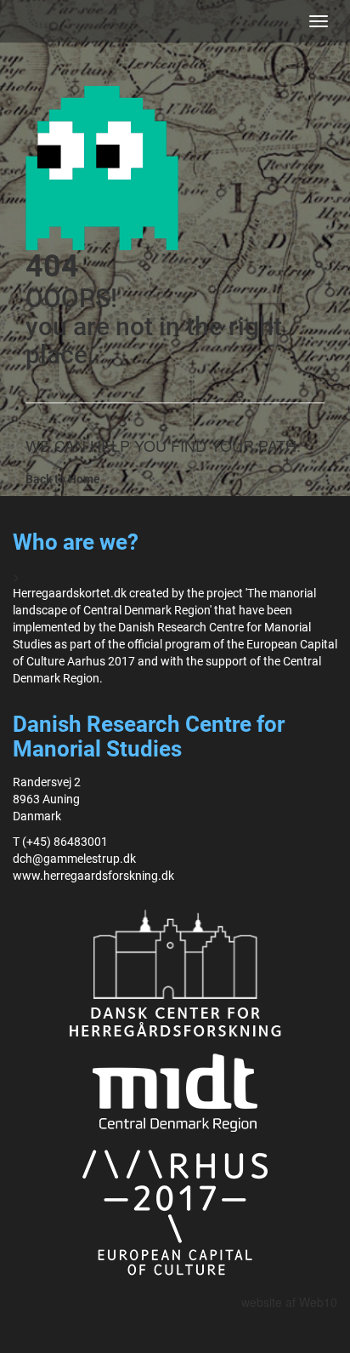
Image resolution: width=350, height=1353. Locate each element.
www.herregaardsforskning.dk (93, 875)
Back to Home (62, 479)
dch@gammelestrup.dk (74, 858)
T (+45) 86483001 (60, 841)
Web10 (318, 1301)
